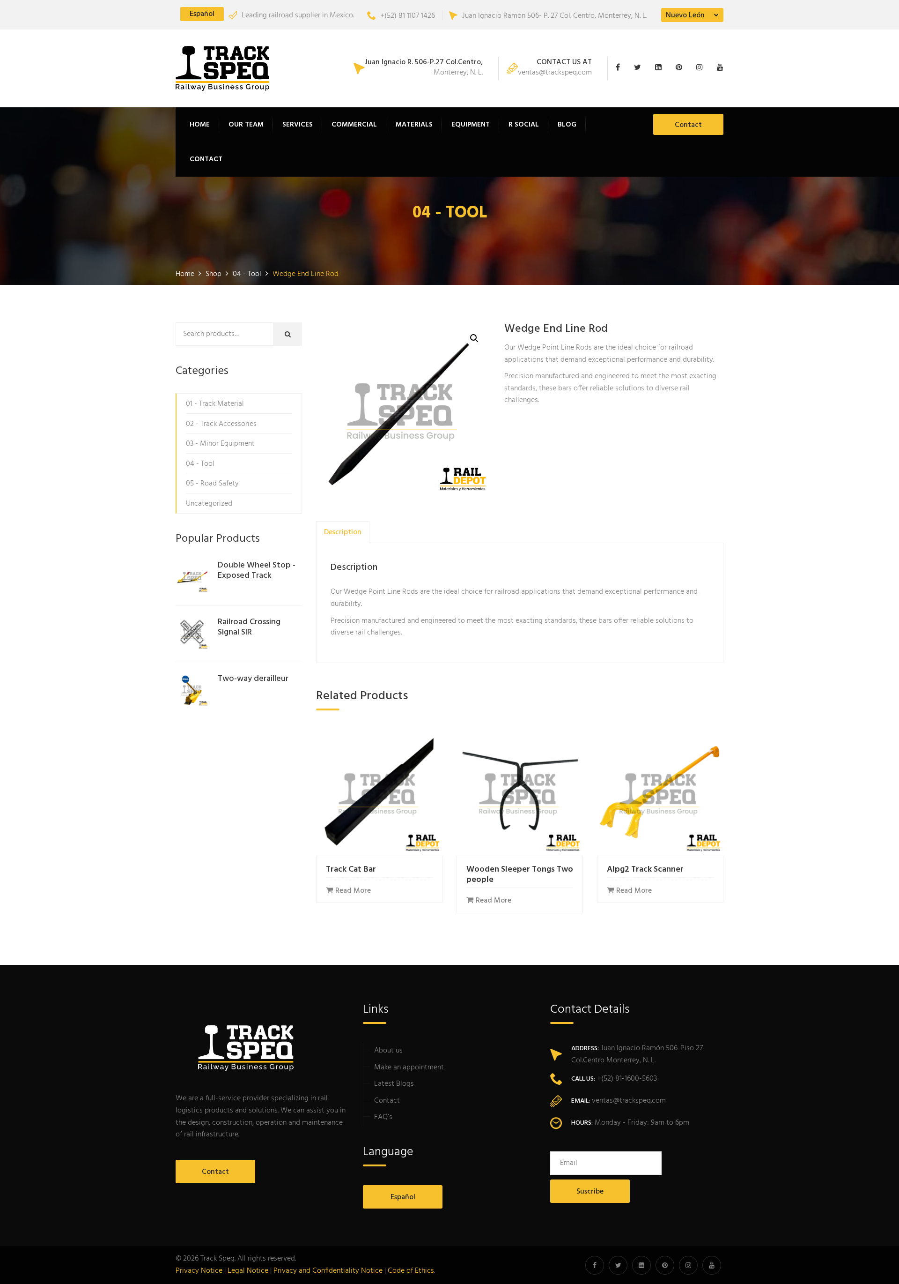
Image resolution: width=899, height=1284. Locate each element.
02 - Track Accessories (221, 424)
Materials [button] (414, 124)
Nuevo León (685, 15)
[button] (474, 338)
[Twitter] (639, 68)
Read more (353, 891)
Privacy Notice (199, 1271)
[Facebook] (622, 68)
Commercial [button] (354, 124)
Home (200, 124)
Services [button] (297, 124)
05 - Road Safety (212, 484)
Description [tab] (342, 532)
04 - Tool (200, 464)
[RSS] (717, 68)
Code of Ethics (411, 1271)
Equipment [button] (470, 124)
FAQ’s (383, 1117)
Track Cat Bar (351, 869)
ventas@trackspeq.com (555, 68)
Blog (567, 124)
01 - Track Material (215, 404)
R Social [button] (523, 124)
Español (202, 14)
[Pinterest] (681, 68)
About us (388, 1051)
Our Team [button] (246, 124)
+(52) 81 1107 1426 (407, 16)
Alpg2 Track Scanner (645, 869)
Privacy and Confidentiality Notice (328, 1271)
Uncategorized (209, 504)
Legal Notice (248, 1271)
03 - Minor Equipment (220, 444)
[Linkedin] (660, 68)
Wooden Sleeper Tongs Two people (519, 875)
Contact (206, 159)
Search (294, 334)
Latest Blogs (394, 1084)
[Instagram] (702, 68)
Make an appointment (409, 1067)
